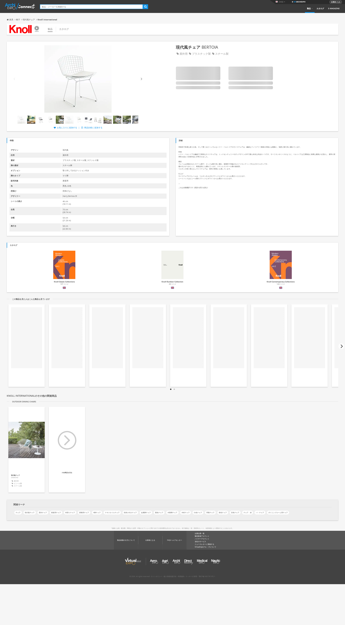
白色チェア (198, 512)
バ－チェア (260, 512)
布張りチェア (70, 512)
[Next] (141, 79)
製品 (309, 8)
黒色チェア (159, 512)
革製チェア (210, 512)
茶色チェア (235, 512)
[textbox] (91, 6)
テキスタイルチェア (112, 512)
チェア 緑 (248, 512)
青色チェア (223, 512)
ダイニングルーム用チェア (278, 512)
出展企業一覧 (199, 533)
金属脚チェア (146, 512)
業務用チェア (84, 512)
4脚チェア (97, 512)
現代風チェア (29, 512)
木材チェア (186, 512)
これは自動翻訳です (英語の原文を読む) (193, 187)
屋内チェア (43, 512)
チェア (18, 512)
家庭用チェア (56, 512)
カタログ (320, 8)
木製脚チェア (172, 512)
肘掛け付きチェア (130, 512)
